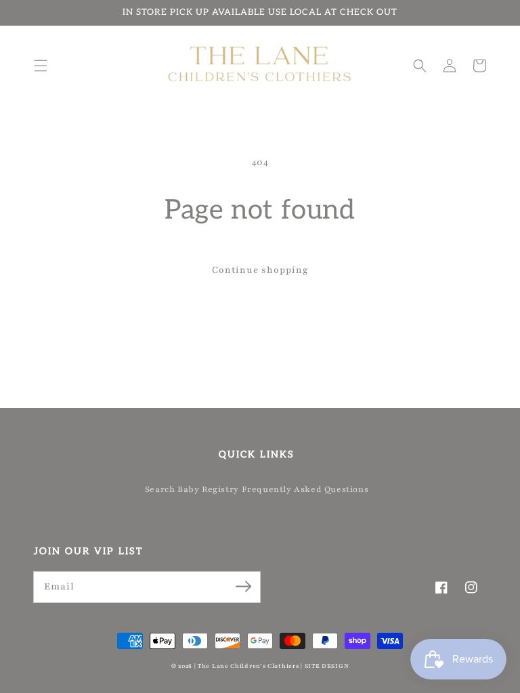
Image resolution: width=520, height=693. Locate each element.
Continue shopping (260, 270)
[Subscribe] (243, 587)
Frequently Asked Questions (305, 489)
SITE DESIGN (327, 666)
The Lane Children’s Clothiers (248, 666)
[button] (41, 66)
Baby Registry (208, 489)
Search (160, 489)
